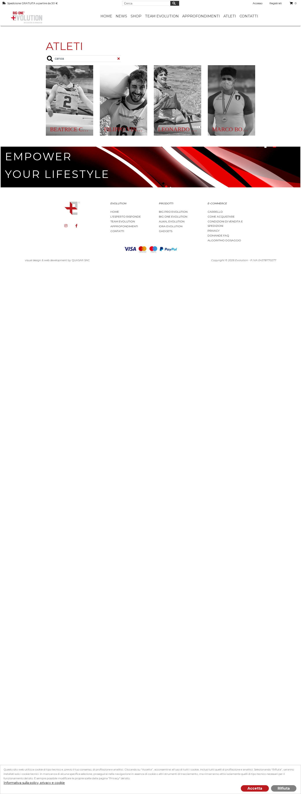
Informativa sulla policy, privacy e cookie (34, 783)
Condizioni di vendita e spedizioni (225, 223)
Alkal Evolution (171, 221)
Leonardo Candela (177, 129)
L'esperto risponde (125, 216)
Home (106, 16)
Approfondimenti (124, 226)
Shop (136, 16)
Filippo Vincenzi (123, 129)
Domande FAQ (218, 235)
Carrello (215, 211)
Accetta (254, 788)
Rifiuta (284, 788)
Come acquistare (221, 216)
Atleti (229, 16)
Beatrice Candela (69, 129)
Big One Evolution (173, 216)
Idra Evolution (170, 226)
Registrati (275, 3)
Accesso (257, 3)
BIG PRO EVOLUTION (173, 211)
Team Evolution (122, 221)
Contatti (249, 16)
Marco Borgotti (231, 129)
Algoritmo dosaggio (224, 240)
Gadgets (165, 231)
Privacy (213, 230)
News (121, 16)
